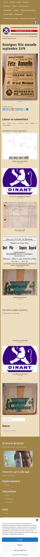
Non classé (25, 36)
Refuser (20, 545)
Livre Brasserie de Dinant (20, 374)
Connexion (7, 485)
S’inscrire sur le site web (20, 340)
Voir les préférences (20, 550)
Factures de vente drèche (20, 161)
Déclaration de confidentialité (20, 554)
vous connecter (18, 123)
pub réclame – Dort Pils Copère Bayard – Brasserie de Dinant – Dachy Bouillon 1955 (20, 264)
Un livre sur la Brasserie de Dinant (20, 196)
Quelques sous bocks (20, 297)
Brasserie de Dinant (15, 36)
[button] (37, 520)
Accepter (20, 539)
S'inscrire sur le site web (8, 475)
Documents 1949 (20, 230)
